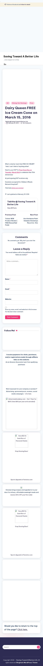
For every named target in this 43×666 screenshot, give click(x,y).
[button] (12, 208)
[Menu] (5, 64)
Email (7, 289)
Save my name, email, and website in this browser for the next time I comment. (21, 310)
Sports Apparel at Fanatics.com (21, 480)
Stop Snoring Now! (21, 451)
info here (28, 394)
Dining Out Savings (19, 103)
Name (7, 279)
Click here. (22, 629)
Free (31, 103)
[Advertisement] (21, 29)
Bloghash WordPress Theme (26, 662)
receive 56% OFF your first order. (21, 495)
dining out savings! (17, 188)
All (8, 103)
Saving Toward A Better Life (21, 56)
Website (8, 299)
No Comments (27, 123)
